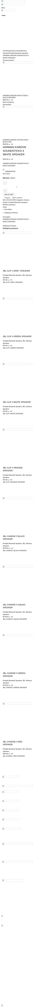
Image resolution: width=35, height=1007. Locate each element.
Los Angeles (5, 948)
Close (3, 15)
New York (4, 937)
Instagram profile (6, 984)
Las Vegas (4, 955)
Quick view (5, 769)
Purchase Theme (7, 1001)
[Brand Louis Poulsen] (10, 804)
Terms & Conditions (7, 967)
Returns (4, 964)
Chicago (4, 951)
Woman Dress (6, 991)
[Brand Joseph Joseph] (10, 823)
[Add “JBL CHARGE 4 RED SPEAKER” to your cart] (5, 764)
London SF (5, 941)
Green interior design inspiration (12, 927)
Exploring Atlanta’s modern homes (12, 918)
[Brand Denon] (17, 869)
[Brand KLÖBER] (10, 814)
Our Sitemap (5, 978)
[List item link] (17, 899)
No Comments (17, 922)
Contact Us (5, 971)
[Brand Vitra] (10, 780)
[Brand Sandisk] (17, 788)
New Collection (6, 987)
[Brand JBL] (11, 835)
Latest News (5, 974)
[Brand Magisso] (10, 795)
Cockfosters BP (6, 944)
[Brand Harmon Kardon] (17, 851)
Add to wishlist (5, 759)
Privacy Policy (6, 961)
